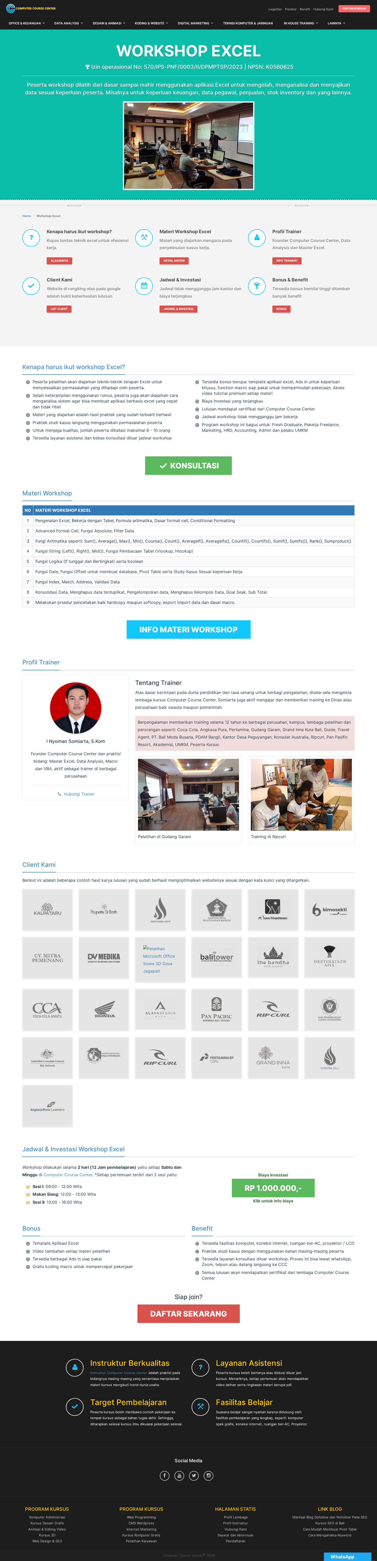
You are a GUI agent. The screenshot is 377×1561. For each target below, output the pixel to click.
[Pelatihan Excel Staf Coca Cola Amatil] (47, 1009)
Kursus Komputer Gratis (141, 1535)
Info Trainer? (286, 260)
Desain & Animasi (107, 23)
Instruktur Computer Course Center (118, 1373)
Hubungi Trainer (78, 794)
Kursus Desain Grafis (47, 1523)
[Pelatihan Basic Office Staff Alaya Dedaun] (160, 1009)
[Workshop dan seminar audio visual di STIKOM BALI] (329, 1058)
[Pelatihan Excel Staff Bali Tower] (217, 957)
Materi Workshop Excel (185, 231)
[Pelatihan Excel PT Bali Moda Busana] (104, 910)
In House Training (299, 23)
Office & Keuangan (25, 23)
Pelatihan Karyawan (141, 1541)
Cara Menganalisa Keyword (329, 1535)
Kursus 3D (47, 1535)
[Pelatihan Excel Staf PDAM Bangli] (160, 910)
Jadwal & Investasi (180, 279)
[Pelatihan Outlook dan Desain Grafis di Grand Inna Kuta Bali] (273, 1058)
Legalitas (275, 9)
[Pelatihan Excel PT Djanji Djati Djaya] (47, 910)
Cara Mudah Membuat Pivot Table (330, 1529)
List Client (59, 309)
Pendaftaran (235, 1541)
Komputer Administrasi (47, 1517)
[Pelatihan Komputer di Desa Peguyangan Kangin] (217, 910)
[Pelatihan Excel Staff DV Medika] (104, 958)
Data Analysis (66, 23)
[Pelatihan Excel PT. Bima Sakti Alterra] (329, 910)
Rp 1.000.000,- (273, 1188)
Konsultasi (194, 465)
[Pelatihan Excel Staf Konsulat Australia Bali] (47, 1058)
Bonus (281, 309)
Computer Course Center (64, 8)
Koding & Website (149, 23)
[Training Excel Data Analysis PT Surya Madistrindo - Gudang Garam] (273, 910)
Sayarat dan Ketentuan (235, 1535)
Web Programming (141, 1517)
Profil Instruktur (235, 1523)
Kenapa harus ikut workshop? (79, 231)
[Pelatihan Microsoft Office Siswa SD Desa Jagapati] (160, 959)
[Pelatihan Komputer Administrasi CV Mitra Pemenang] (47, 958)
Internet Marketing (141, 1529)
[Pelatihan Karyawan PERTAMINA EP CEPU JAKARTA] (217, 1058)
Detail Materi (174, 260)
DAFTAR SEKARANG (188, 1313)
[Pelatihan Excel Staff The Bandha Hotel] (273, 957)
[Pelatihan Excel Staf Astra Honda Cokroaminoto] (104, 1009)
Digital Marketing (193, 23)
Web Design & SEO (47, 1541)
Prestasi (290, 9)
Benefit (305, 9)
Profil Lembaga (235, 1517)
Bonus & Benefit (290, 279)
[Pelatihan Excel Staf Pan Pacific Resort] (217, 1009)
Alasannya (59, 260)
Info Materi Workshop (189, 629)
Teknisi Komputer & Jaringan (248, 23)
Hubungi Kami (323, 9)
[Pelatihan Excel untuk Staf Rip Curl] (160, 1058)
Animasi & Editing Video (47, 1529)
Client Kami (59, 279)
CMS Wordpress (141, 1523)
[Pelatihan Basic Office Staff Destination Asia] (329, 957)
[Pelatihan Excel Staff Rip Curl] (273, 1009)
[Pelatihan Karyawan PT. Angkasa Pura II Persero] (47, 1106)
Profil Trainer (286, 231)
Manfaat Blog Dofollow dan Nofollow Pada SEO (329, 1517)
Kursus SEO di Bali (329, 1523)
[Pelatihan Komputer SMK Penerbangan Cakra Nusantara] (329, 1009)
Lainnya (334, 23)
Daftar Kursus (354, 8)
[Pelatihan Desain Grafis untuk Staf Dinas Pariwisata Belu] (104, 1058)
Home (26, 216)
